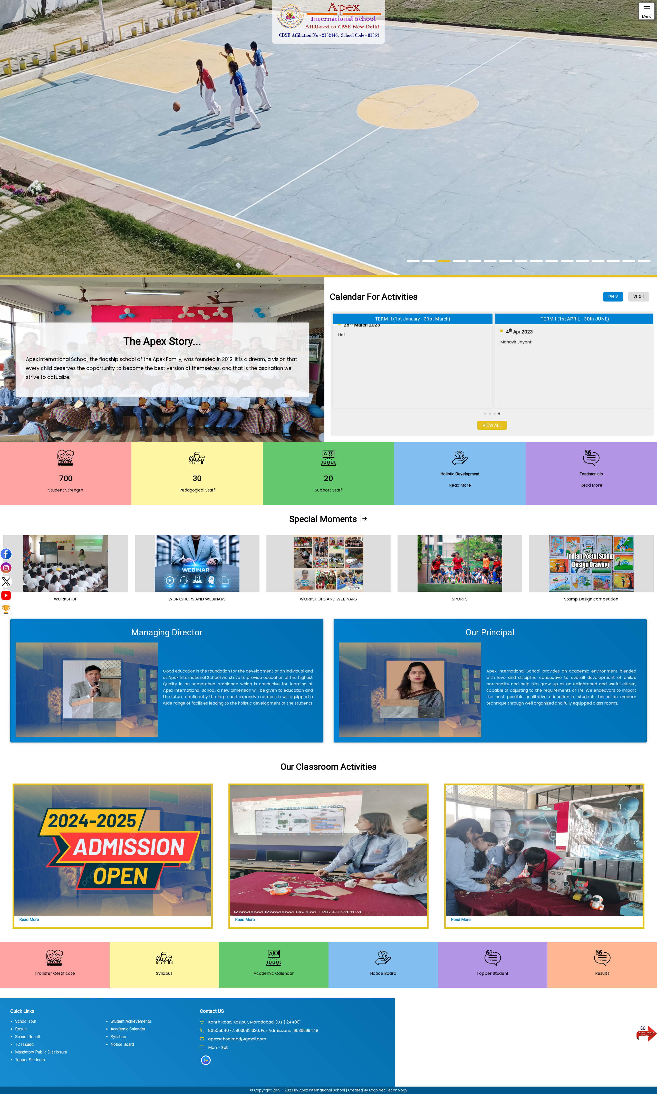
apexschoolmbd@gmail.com (236, 1039)
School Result (27, 1036)
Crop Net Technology (388, 1090)
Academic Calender (128, 1029)
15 (628, 261)
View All (492, 425)
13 (598, 261)
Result (21, 1029)
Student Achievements (131, 1021)
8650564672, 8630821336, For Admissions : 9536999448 (262, 1030)
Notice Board (122, 1044)
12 (582, 261)
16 (644, 261)
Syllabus (118, 1036)
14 (613, 261)
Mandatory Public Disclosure (41, 1052)
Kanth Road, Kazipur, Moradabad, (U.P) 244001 (254, 1022)
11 (567, 261)
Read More (29, 919)
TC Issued (24, 1044)
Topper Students (30, 1059)
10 (551, 261)
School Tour (25, 1021)
